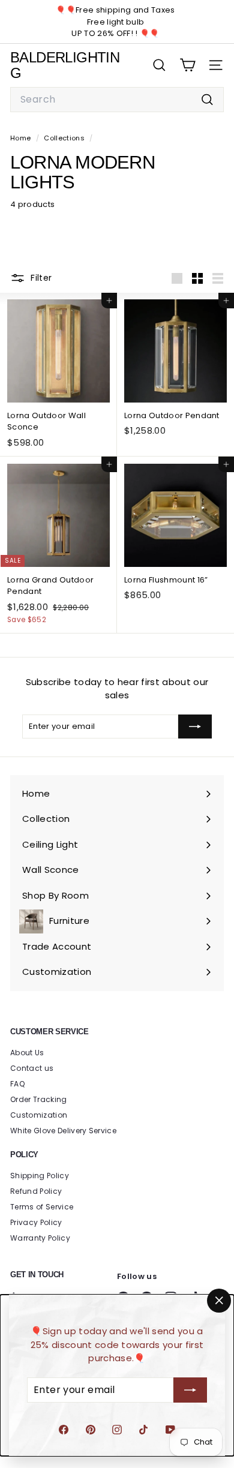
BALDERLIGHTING (64, 65)
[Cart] (187, 65)
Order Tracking (38, 1099)
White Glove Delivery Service (63, 1130)
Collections (65, 138)
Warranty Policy (40, 1238)
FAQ (17, 1084)
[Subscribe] (190, 1390)
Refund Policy (36, 1191)
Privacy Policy (36, 1222)
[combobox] (117, 99)
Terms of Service (41, 1207)
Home (21, 138)
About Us (27, 1052)
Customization (38, 1115)
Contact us (31, 1068)
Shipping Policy (39, 1175)
